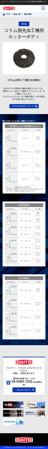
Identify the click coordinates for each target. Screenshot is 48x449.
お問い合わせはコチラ (24, 390)
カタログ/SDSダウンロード (23, 106)
